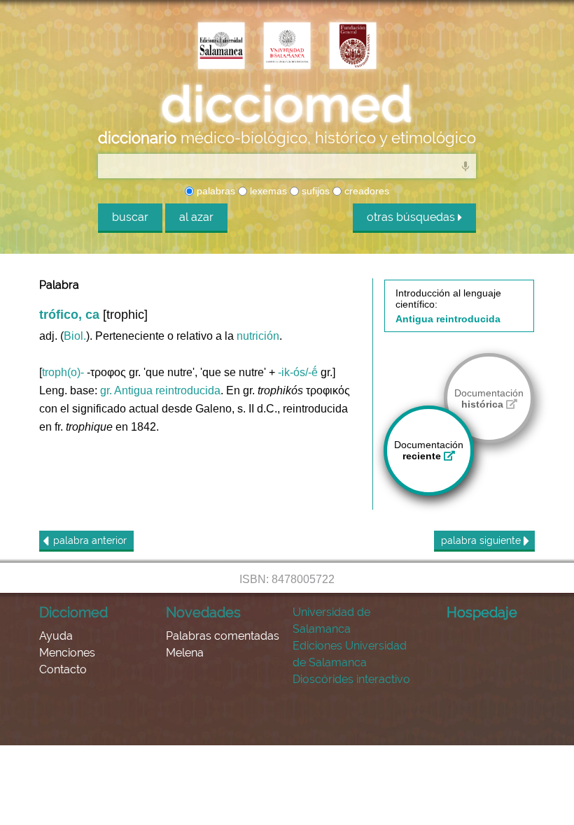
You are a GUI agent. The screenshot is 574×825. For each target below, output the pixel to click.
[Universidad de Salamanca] (286, 47)
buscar (130, 217)
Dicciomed (73, 612)
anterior (90, 540)
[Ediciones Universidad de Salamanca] (221, 47)
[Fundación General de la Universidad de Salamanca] (352, 47)
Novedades (203, 612)
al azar (196, 217)
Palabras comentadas (222, 636)
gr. (106, 390)
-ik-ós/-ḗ (298, 372)
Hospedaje (482, 612)
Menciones (67, 652)
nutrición (258, 336)
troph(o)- (63, 372)
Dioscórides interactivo (351, 679)
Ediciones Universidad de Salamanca (350, 654)
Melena (185, 652)
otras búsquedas (412, 217)
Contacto (63, 669)
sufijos (314, 190)
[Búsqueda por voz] (465, 165)
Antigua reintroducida (167, 390)
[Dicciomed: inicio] (287, 104)
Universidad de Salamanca (331, 620)
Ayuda (56, 636)
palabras (214, 190)
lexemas (267, 190)
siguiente (482, 540)
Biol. (75, 336)
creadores (365, 190)
